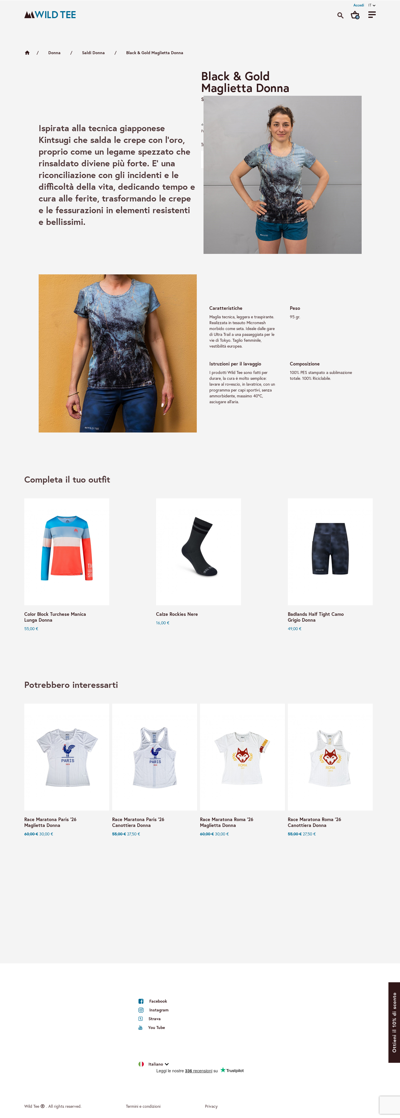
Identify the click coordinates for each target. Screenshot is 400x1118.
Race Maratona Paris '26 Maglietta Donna (50, 822)
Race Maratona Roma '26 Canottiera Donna (314, 822)
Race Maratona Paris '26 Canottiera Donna (138, 822)
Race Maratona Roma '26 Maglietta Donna (226, 822)
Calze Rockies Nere (177, 614)
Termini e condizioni (143, 1106)
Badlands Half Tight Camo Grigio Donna (316, 617)
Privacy (211, 1106)
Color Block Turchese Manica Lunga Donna (55, 617)
